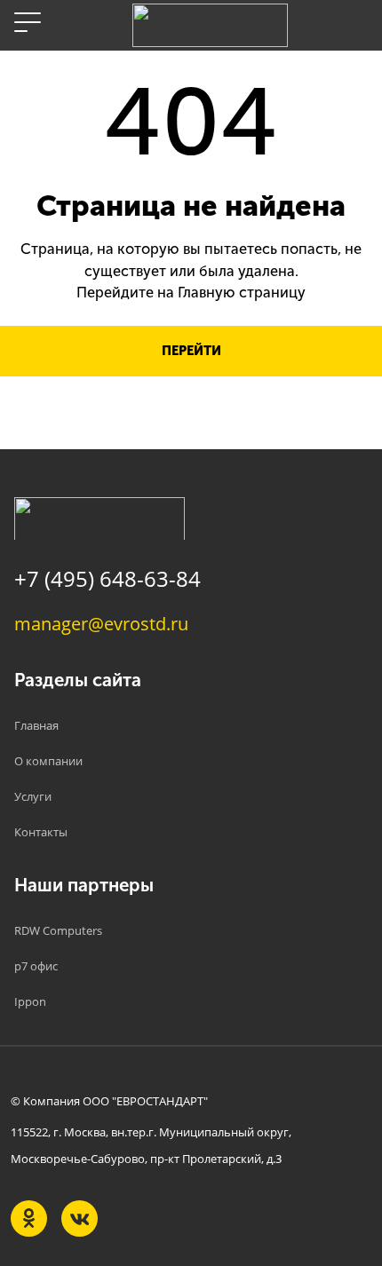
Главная (36, 725)
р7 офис (36, 966)
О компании (48, 761)
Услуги (33, 796)
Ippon (30, 1001)
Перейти (191, 351)
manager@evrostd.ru (101, 623)
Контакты (41, 832)
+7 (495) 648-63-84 (107, 578)
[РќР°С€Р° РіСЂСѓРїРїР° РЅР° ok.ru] (29, 1218)
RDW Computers (58, 930)
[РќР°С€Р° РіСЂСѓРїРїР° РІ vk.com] (79, 1218)
